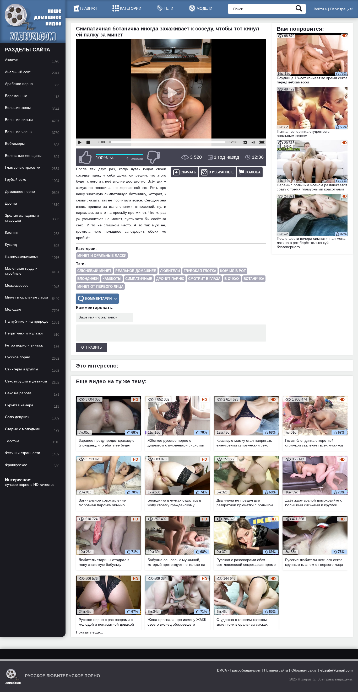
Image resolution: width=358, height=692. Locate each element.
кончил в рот (233, 271)
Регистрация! (341, 9)
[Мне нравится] (85, 157)
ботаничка (253, 279)
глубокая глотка (200, 271)
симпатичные (138, 279)
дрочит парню (170, 279)
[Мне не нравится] (153, 157)
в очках (232, 279)
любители (170, 271)
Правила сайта (276, 670)
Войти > (320, 9)
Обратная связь (304, 670)
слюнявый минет (94, 271)
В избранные (221, 172)
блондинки (88, 279)
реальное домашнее (135, 271)
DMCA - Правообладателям (239, 670)
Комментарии (98, 299)
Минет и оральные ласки (101, 256)
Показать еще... (89, 632)
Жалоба (253, 172)
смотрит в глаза (204, 279)
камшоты (111, 279)
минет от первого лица (100, 287)
